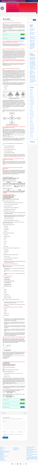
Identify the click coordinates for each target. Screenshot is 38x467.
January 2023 (32, 136)
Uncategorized (15, 449)
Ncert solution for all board (13, 7)
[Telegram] (20, 463)
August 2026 (31, 89)
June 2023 (31, 135)
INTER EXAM (14, 3)
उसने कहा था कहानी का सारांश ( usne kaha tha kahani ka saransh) (33, 59)
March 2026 (31, 96)
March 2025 (31, 111)
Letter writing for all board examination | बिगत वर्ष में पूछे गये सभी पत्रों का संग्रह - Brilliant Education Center (33, 63)
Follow (22, 403)
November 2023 (32, 128)
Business (31, 70)
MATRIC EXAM (9, 5)
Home (10, 3)
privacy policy (2, 459)
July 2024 (31, 118)
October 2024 (32, 115)
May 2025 (31, 108)
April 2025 (31, 110)
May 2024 (31, 121)
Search (31, 18)
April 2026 (31, 94)
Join (22, 34)
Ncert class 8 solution (16, 448)
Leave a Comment (5, 20)
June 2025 (31, 107)
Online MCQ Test (10, 9)
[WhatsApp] (23, 463)
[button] (36, 13)
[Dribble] (36, 1)
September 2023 (32, 131)
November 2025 (32, 100)
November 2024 (32, 114)
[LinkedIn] (35, 1)
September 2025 (32, 103)
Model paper (14, 5)
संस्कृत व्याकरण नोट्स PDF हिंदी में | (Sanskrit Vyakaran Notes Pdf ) (33, 37)
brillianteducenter (32, 57)
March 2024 (31, 122)
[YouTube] (26, 463)
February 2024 (32, 124)
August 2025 (31, 104)
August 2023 (31, 132)
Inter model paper (15, 447)
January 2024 (32, 125)
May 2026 (31, 93)
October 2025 (32, 101)
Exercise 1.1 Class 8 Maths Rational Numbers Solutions (32, 41)
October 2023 (32, 129)
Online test (15, 9)
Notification (1, 457)
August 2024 (31, 117)
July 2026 (31, 90)
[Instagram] (37, 1)
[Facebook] (32, 1)
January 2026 (32, 97)
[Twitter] (33, 1)
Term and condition (2, 460)
